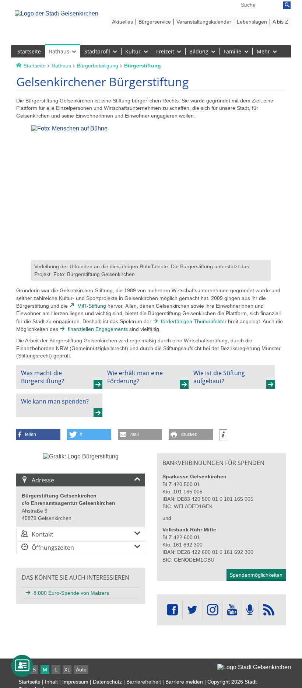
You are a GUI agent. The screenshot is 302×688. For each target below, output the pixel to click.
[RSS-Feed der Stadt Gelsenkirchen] (269, 610)
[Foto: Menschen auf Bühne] (151, 256)
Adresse (43, 480)
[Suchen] (287, 5)
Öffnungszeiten (53, 548)
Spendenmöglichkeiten (255, 575)
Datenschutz (107, 682)
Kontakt (42, 534)
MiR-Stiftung (91, 306)
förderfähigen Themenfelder (193, 321)
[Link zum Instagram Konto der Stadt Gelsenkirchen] (212, 610)
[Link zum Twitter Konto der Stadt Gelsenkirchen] (192, 610)
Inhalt (51, 682)
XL (67, 670)
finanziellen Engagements (98, 329)
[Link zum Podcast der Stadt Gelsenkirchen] (250, 610)
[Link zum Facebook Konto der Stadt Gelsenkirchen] (172, 610)
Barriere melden (184, 682)
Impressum (75, 682)
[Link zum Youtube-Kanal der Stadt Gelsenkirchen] (232, 610)
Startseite (29, 682)
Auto (81, 670)
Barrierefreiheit (143, 682)
